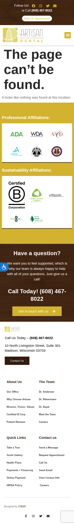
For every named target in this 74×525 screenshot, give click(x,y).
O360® (22, 506)
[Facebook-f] (25, 516)
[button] (68, 35)
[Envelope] (55, 6)
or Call (37, 10)
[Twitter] (48, 6)
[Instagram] (41, 6)
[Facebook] (34, 6)
